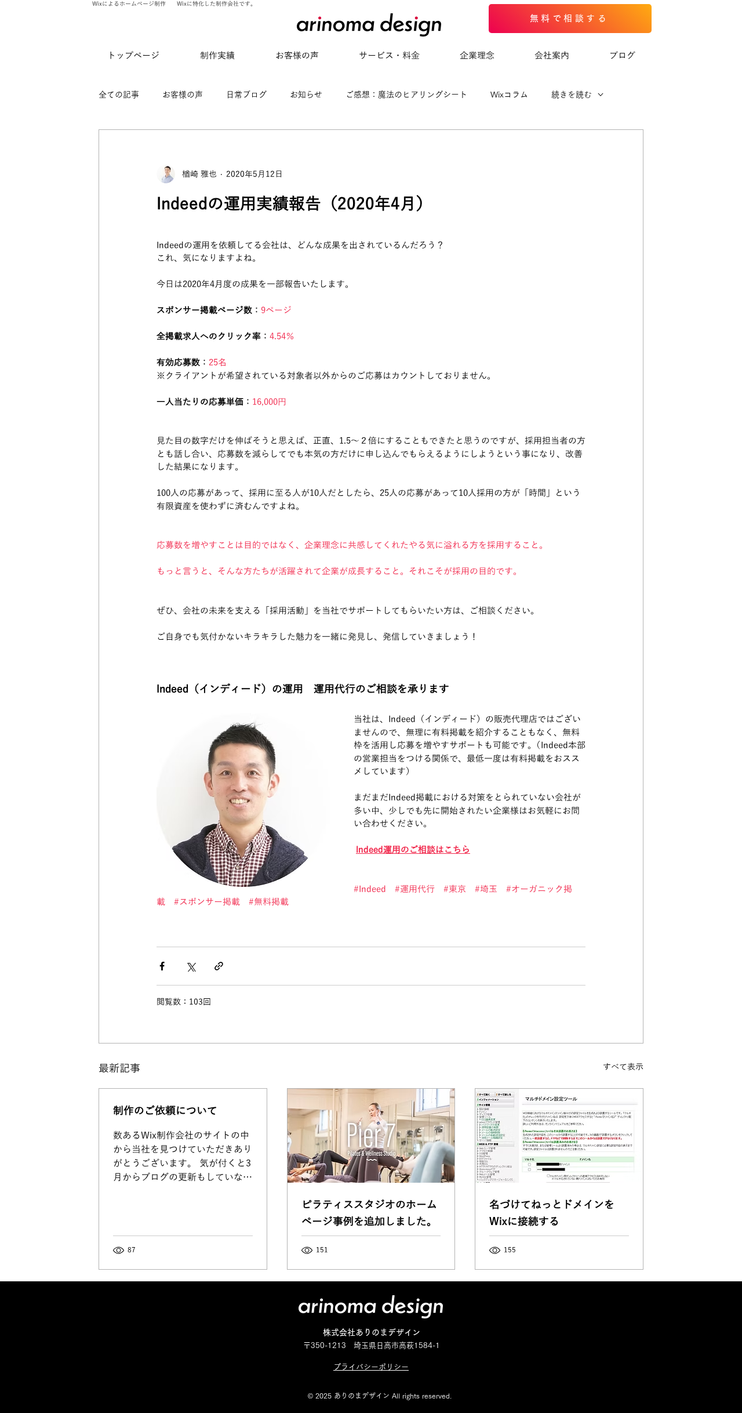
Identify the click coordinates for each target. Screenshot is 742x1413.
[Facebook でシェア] (162, 966)
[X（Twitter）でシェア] (190, 966)
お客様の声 (182, 94)
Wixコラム (509, 94)
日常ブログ (246, 94)
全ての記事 (119, 94)
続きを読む (571, 94)
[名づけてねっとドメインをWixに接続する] (559, 1136)
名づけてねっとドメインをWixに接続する (551, 1213)
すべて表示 (623, 1067)
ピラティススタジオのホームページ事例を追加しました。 (369, 1213)
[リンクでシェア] (218, 966)
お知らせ (306, 94)
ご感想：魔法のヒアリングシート (406, 94)
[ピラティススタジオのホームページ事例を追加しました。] (371, 1136)
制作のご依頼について (165, 1111)
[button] (389, 55)
